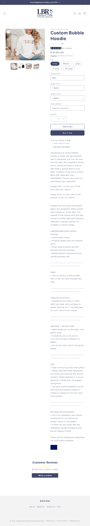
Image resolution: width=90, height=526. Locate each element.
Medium (66, 64)
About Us (40, 507)
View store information (61, 147)
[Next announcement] (85, 2)
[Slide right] (42, 66)
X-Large (56, 69)
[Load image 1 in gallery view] (14, 66)
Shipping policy (75, 521)
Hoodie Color (55, 74)
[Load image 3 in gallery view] (29, 66)
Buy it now (67, 133)
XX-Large (69, 69)
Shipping (53, 56)
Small (55, 64)
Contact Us (51, 507)
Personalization (56, 104)
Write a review (45, 475)
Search (32, 507)
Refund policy (50, 521)
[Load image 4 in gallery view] (36, 66)
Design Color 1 (55, 84)
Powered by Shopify (37, 521)
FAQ (59, 507)
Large (77, 64)
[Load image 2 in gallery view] (21, 66)
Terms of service (62, 521)
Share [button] (55, 447)
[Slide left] (7, 66)
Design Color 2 (55, 94)
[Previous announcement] (4, 2)
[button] (4, 13)
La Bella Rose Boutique (23, 521)
